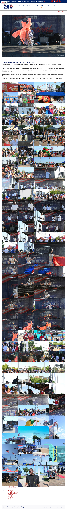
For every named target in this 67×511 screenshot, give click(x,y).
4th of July (10, 490)
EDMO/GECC (11, 486)
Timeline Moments (12, 487)
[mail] (60, 1)
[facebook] (52, 1)
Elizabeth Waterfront (12, 493)
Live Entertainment (12, 497)
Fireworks (10, 496)
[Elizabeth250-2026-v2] (8, 3)
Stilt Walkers (10, 499)
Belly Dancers (11, 491)
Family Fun (10, 494)
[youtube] (57, 1)
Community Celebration (13, 492)
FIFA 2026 (10, 495)
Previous (59, 11)
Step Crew (10, 498)
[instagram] (55, 1)
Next (63, 11)
